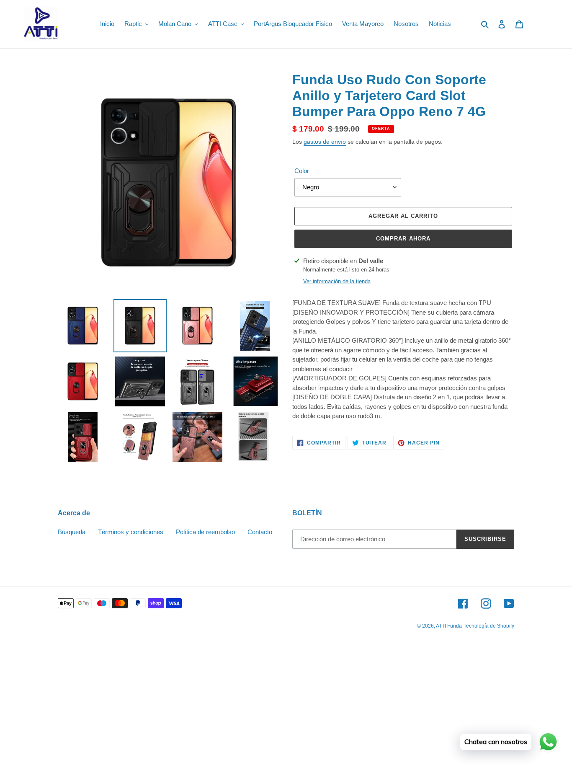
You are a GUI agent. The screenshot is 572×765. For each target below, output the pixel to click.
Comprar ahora (403, 238)
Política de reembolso (205, 531)
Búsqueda (71, 531)
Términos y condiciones (130, 531)
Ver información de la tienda (337, 281)
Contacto (259, 531)
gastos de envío (325, 141)
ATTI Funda (449, 626)
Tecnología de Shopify (489, 626)
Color (301, 170)
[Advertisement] (251, 703)
